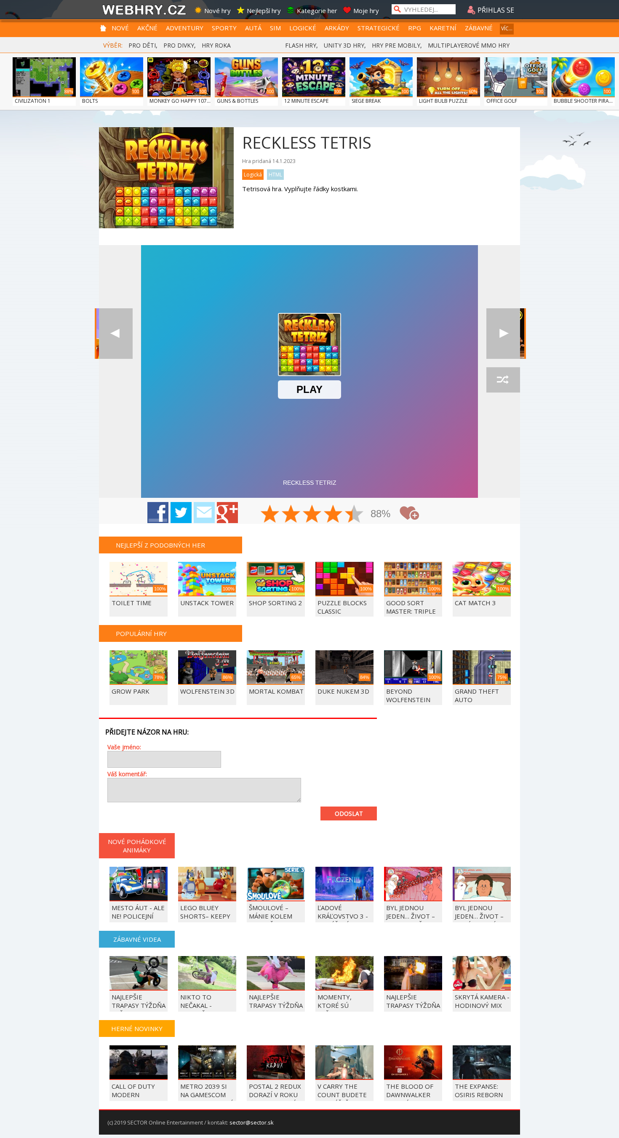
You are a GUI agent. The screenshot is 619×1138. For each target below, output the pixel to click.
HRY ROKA (216, 45)
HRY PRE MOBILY (396, 45)
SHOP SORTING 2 (275, 602)
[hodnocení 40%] (291, 515)
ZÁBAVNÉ (479, 28)
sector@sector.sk (251, 1122)
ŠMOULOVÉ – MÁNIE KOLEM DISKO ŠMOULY (272, 916)
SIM (275, 28)
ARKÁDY (337, 28)
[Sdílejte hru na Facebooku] (157, 512)
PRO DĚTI (142, 45)
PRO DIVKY (178, 45)
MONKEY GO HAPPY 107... (180, 100)
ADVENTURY (184, 28)
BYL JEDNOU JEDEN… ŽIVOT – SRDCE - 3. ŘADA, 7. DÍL (411, 920)
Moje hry (366, 10)
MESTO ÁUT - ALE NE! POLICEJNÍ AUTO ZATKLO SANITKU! (138, 920)
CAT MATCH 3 (475, 602)
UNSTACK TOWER (207, 602)
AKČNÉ (147, 28)
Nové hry (217, 10)
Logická (253, 174)
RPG (414, 28)
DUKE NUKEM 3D (343, 691)
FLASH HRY (300, 45)
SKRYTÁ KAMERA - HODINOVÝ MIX (482, 1001)
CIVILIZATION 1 (33, 100)
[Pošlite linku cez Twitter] (181, 512)
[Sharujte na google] (227, 512)
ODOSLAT (349, 813)
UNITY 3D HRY (344, 45)
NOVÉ (120, 28)
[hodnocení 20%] (270, 515)
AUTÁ (253, 28)
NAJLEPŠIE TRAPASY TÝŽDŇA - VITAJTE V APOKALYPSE (276, 1009)
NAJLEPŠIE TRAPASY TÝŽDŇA (413, 1001)
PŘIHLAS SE (495, 10)
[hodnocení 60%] (312, 515)
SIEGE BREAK (366, 100)
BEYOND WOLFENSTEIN (408, 695)
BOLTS (90, 100)
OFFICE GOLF (501, 100)
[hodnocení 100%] (354, 515)
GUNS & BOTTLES (237, 100)
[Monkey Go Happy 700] (503, 333)
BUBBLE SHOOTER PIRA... (583, 100)
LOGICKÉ (302, 28)
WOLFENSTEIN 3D (207, 691)
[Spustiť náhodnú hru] (503, 380)
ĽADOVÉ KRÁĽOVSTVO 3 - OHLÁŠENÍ (343, 916)
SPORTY (224, 28)
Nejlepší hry (264, 10)
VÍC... (506, 28)
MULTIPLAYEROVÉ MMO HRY (469, 45)
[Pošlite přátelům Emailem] (204, 512)
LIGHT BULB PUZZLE (443, 100)
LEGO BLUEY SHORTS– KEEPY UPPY (205, 916)
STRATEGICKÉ (379, 28)
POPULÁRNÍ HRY (141, 633)
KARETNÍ (443, 28)
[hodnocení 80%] (333, 515)
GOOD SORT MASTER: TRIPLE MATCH (411, 611)
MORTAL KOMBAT (276, 691)
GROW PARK (130, 691)
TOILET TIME (132, 602)
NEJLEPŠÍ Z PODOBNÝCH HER (160, 545)
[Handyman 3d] (116, 333)
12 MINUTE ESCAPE (306, 100)
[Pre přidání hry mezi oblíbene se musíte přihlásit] (409, 513)
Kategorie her (317, 10)
